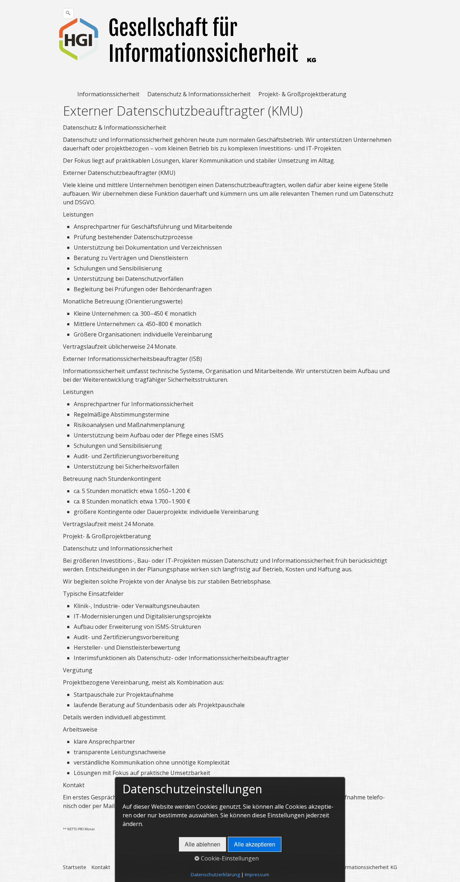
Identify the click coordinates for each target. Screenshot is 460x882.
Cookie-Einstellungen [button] (229, 858)
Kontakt (100, 867)
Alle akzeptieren (254, 844)
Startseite (74, 867)
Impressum (257, 874)
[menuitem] (110, 94)
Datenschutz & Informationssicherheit (198, 94)
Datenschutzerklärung (215, 874)
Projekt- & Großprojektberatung (302, 94)
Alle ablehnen (202, 844)
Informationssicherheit (108, 94)
